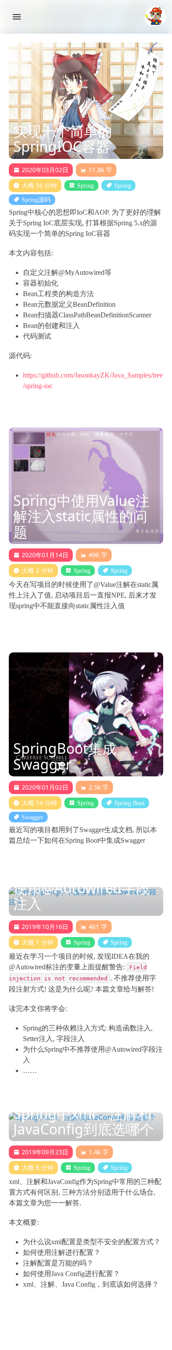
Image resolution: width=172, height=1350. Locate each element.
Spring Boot (129, 803)
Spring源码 (36, 200)
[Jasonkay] (155, 16)
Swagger (32, 817)
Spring (85, 185)
